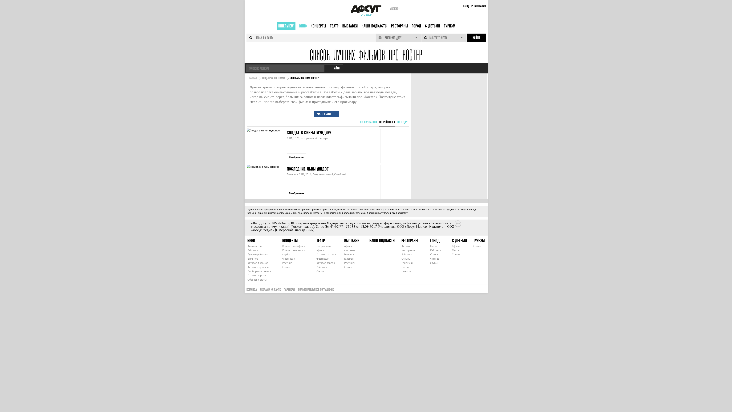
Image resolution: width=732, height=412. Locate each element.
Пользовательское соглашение (316, 289)
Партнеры (289, 289)
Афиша (456, 246)
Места (433, 246)
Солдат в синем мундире (309, 132)
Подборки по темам (259, 271)
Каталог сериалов (258, 267)
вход (466, 6)
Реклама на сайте (270, 289)
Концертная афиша (293, 246)
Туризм (450, 26)
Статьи (286, 267)
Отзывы (405, 258)
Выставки (350, 26)
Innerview (286, 26)
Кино (303, 26)
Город (416, 26)
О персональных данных (294, 230)
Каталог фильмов (257, 263)
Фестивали (288, 258)
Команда (251, 289)
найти (336, 68)
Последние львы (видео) (308, 169)
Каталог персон (256, 275)
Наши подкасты (374, 26)
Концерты (318, 26)
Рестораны (399, 26)
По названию (368, 122)
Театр (334, 26)
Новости (406, 271)
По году (402, 122)
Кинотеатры (254, 246)
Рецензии (407, 263)
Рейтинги (252, 250)
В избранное (296, 157)
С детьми (432, 26)
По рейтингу (387, 122)
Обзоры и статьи (257, 279)
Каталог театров (326, 254)
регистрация (478, 6)
